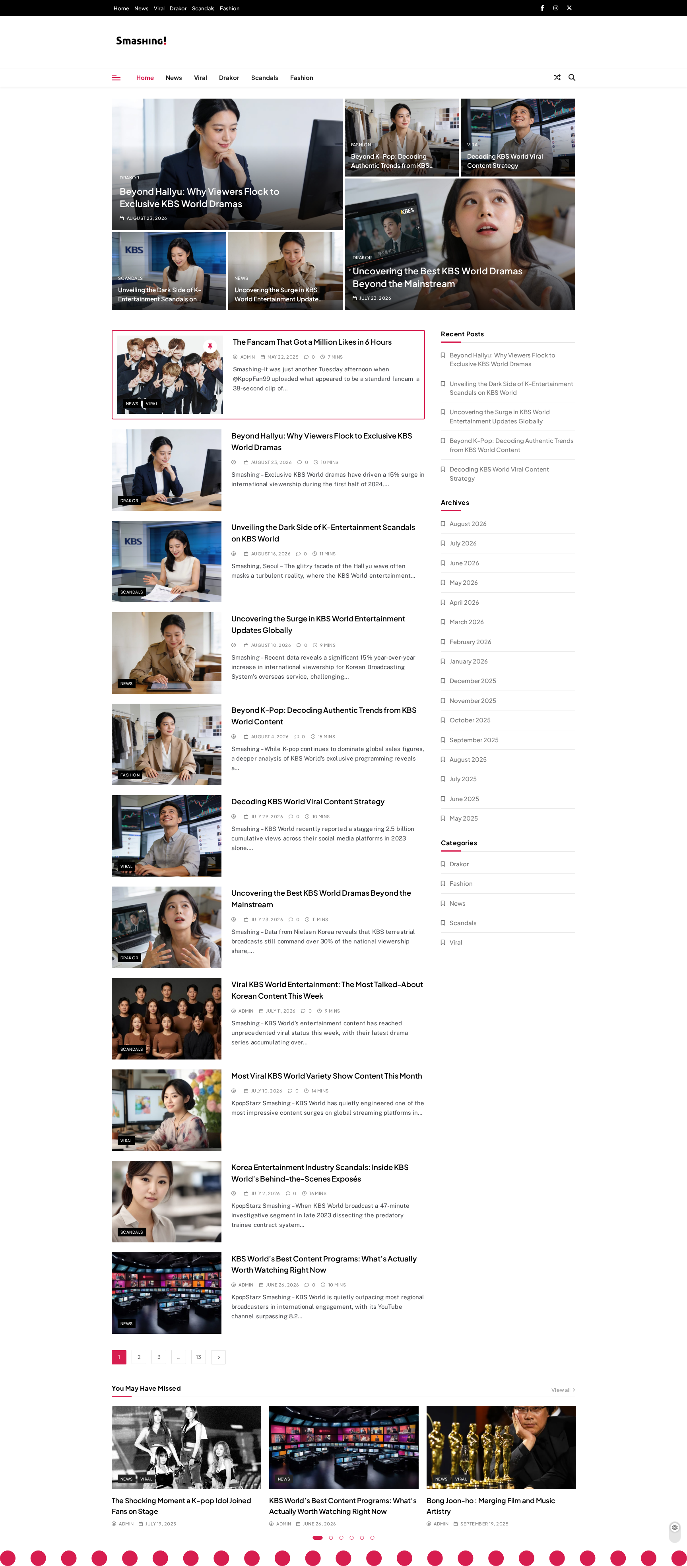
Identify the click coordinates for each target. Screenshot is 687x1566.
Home (121, 8)
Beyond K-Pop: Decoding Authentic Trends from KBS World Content (390, 165)
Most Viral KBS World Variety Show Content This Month (326, 1075)
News (141, 8)
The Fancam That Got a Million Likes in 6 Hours (312, 341)
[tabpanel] (186, 1467)
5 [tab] (362, 1538)
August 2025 (468, 759)
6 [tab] (373, 1538)
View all (561, 1389)
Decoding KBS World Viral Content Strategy (308, 801)
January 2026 (469, 661)
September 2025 (474, 739)
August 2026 (468, 523)
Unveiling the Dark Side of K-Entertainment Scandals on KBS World (160, 299)
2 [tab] (331, 1538)
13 (198, 1357)
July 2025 (463, 778)
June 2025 (464, 798)
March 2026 (467, 621)
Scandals (203, 8)
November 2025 (473, 700)
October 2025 (470, 720)
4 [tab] (352, 1538)
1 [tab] (318, 1538)
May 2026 (464, 582)
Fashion (230, 8)
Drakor (178, 8)
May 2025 (464, 818)
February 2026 (470, 641)
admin (248, 356)
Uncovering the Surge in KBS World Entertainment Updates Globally (278, 299)
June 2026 (464, 563)
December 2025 (473, 680)
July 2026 (463, 543)
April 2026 (464, 602)
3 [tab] (342, 1538)
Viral (159, 8)
